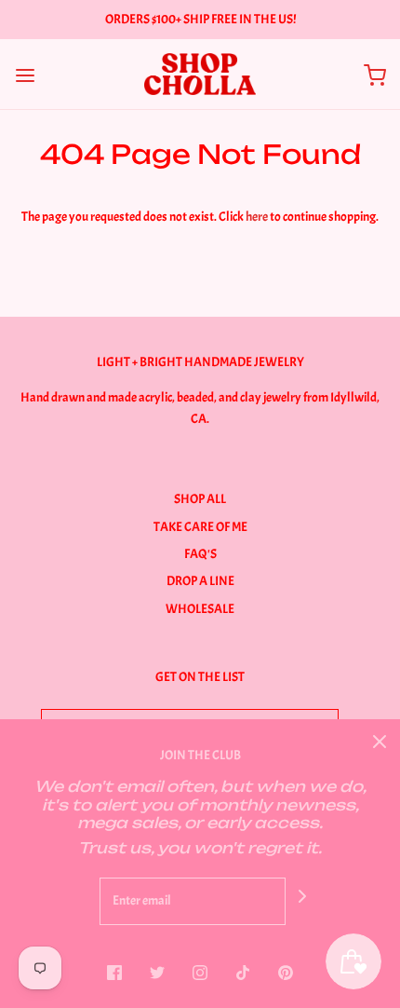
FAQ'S (200, 554)
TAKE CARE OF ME (200, 527)
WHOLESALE (200, 609)
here (257, 217)
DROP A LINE (200, 581)
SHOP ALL (200, 499)
